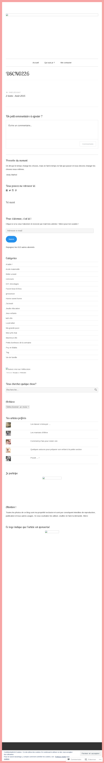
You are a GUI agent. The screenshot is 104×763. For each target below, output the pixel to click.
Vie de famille (11, 357)
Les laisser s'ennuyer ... (40, 424)
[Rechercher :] (52, 389)
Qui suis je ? (49, 63)
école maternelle (13, 269)
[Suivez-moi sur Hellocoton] (18, 369)
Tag (7, 352)
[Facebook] (7, 190)
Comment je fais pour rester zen (43, 441)
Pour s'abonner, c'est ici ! (18, 218)
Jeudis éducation (13, 308)
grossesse (10, 294)
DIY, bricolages (12, 284)
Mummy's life (11, 338)
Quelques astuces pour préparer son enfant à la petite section (56, 449)
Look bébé (10, 323)
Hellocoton (23, 372)
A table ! (9, 264)
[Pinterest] (16, 190)
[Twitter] (10, 190)
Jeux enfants (11, 313)
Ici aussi (10, 202)
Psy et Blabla (11, 347)
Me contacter (66, 63)
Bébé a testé (11, 274)
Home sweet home (14, 298)
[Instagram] (13, 190)
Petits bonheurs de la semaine (18, 343)
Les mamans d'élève (39, 432)
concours (10, 279)
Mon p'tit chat (11, 333)
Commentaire (87, 144)
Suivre (11, 239)
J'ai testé (9, 303)
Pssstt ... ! (34, 458)
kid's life (9, 318)
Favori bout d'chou (14, 289)
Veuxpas (15, 372)
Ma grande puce (12, 328)
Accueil (36, 63)
